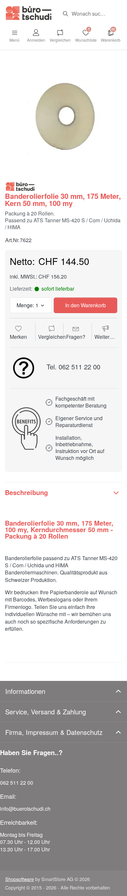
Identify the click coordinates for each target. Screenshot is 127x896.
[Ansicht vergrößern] (63, 116)
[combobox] (90, 14)
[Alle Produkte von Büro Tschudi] (20, 186)
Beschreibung (26, 492)
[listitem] (63, 116)
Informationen (25, 691)
